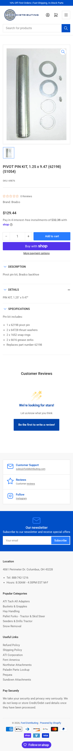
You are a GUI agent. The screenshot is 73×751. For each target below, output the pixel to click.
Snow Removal (12, 626)
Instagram (21, 498)
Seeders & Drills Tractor (17, 621)
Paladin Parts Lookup (16, 669)
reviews (31, 483)
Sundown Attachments (17, 679)
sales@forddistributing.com (30, 468)
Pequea (7, 674)
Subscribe (60, 540)
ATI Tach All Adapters (16, 601)
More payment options (36, 253)
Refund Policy (11, 645)
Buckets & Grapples (15, 606)
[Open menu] (66, 15)
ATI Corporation (13, 655)
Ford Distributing (29, 722)
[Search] (66, 28)
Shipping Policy (12, 650)
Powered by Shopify (50, 722)
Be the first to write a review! (36, 424)
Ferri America (11, 660)
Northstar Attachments (17, 665)
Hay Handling (11, 611)
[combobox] (36, 28)
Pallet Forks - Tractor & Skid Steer (24, 616)
